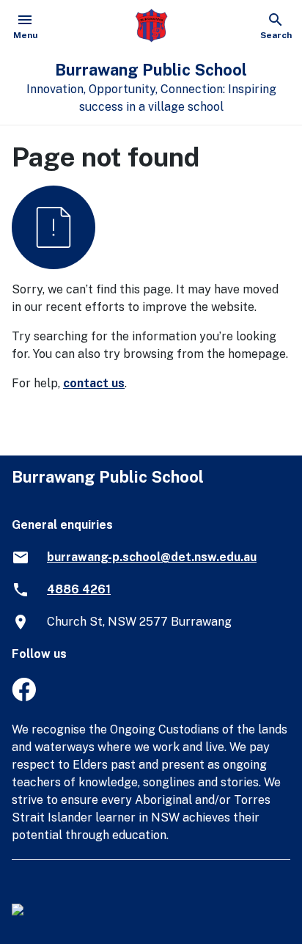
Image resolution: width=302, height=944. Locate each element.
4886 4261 (79, 589)
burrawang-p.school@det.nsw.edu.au (152, 557)
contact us (94, 383)
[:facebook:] (24, 697)
